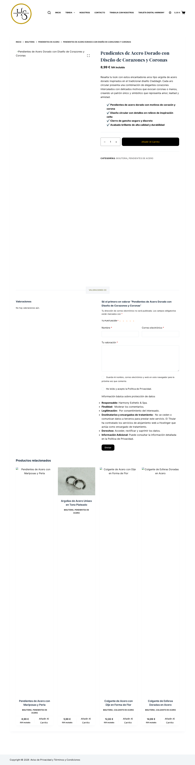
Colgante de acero (124, 710)
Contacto (99, 12)
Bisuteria (122, 158)
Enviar (108, 447)
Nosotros (85, 12)
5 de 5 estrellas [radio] (134, 321)
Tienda (68, 12)
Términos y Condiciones (67, 759)
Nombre (107, 327)
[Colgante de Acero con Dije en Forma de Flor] (118, 581)
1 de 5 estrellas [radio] (121, 321)
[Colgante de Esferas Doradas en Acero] (160, 581)
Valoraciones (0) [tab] (97, 290)
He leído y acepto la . (128, 388)
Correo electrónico (153, 327)
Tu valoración (110, 342)
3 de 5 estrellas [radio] (127, 321)
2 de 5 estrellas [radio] (124, 321)
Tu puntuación (110, 321)
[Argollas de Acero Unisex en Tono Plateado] (76, 481)
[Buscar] (49, 12)
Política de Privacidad (139, 388)
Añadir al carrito (151, 141)
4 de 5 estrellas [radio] (131, 321)
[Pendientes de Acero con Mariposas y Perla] (34, 581)
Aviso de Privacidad (40, 759)
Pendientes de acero (141, 158)
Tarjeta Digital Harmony (151, 12)
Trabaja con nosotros (122, 12)
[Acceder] (170, 12)
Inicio (58, 12)
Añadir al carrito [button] (44, 720)
